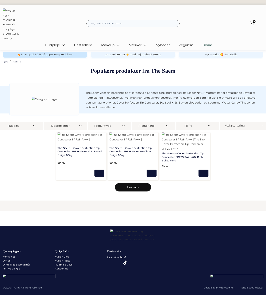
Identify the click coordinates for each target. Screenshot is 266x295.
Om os (6, 260)
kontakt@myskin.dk (116, 257)
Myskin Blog (62, 256)
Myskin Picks (62, 260)
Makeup (108, 45)
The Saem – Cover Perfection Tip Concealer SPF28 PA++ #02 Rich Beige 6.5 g (183, 157)
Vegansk (186, 45)
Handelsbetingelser (251, 287)
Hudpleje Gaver (64, 264)
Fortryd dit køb (11, 268)
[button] (102, 135)
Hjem (5, 62)
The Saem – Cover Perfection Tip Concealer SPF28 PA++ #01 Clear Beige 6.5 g (130, 151)
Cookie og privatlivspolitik (219, 287)
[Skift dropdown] (63, 45)
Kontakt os (9, 256)
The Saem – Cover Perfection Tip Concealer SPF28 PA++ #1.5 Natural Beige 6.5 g (80, 151)
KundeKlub (61, 268)
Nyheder (163, 45)
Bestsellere (83, 45)
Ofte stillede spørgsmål (16, 264)
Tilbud (207, 45)
